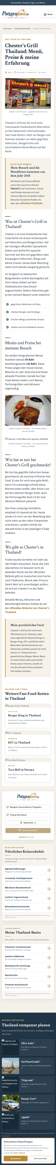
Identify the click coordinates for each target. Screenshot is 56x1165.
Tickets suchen (29, 830)
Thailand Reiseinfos (22, 28)
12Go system (30, 837)
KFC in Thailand (19, 742)
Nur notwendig (40, 1158)
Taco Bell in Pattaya (21, 770)
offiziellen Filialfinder (31, 203)
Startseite (7, 28)
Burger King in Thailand (24, 715)
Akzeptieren (16, 1158)
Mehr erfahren (19, 1153)
